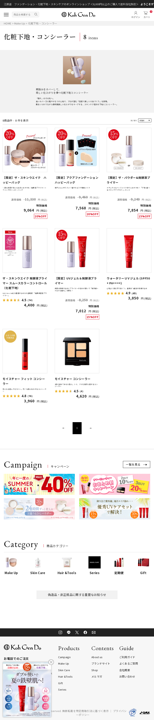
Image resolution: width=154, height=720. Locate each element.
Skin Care (64, 670)
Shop (94, 670)
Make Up (20, 23)
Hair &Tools (65, 676)
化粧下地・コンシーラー (42, 23)
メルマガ (96, 676)
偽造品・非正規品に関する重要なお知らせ (77, 594)
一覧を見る (133, 464)
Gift (60, 683)
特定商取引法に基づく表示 (92, 711)
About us (97, 657)
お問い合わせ (127, 676)
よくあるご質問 (128, 663)
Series (62, 689)
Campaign (64, 657)
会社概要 (124, 670)
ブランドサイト (100, 663)
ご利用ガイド (127, 657)
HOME (7, 23)
